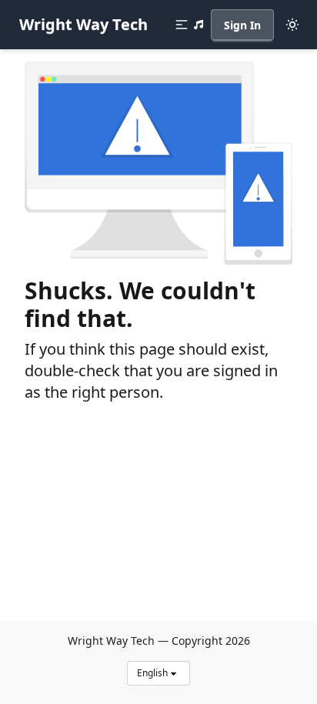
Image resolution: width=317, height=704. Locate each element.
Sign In (242, 25)
